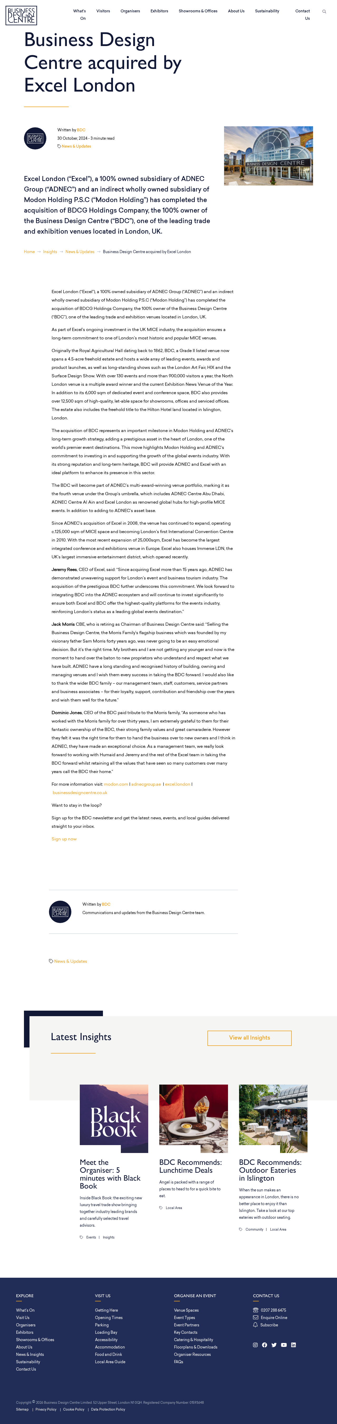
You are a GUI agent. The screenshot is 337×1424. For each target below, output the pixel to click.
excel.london (177, 785)
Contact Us (302, 15)
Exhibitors (159, 11)
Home (29, 252)
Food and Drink (108, 1355)
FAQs (178, 1362)
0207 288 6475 (273, 1311)
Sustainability (267, 11)
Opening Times (109, 1318)
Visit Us (22, 1318)
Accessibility (106, 1340)
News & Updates (76, 147)
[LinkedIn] (293, 1345)
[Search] (323, 12)
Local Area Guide (110, 1362)
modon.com (116, 785)
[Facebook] (264, 1345)
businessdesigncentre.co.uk (80, 793)
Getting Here (106, 1311)
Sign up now (64, 839)
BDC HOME (21, 15)
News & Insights (30, 1355)
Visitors (103, 11)
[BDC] (35, 138)
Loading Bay (106, 1333)
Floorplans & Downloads (195, 1348)
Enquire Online (274, 1318)
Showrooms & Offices (198, 11)
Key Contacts (185, 1333)
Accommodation (110, 1348)
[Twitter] (274, 1345)
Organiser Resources (192, 1355)
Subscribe (269, 1325)
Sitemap (22, 1409)
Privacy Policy (46, 1409)
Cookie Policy (73, 1409)
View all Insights (249, 1038)
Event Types (184, 1318)
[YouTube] (284, 1345)
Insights (50, 252)
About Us (236, 11)
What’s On (79, 15)
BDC (81, 130)
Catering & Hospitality (193, 1340)
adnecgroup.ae (146, 785)
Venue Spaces (186, 1311)
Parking (102, 1325)
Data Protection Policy (108, 1409)
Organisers (130, 11)
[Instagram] (255, 1345)
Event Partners (186, 1325)
